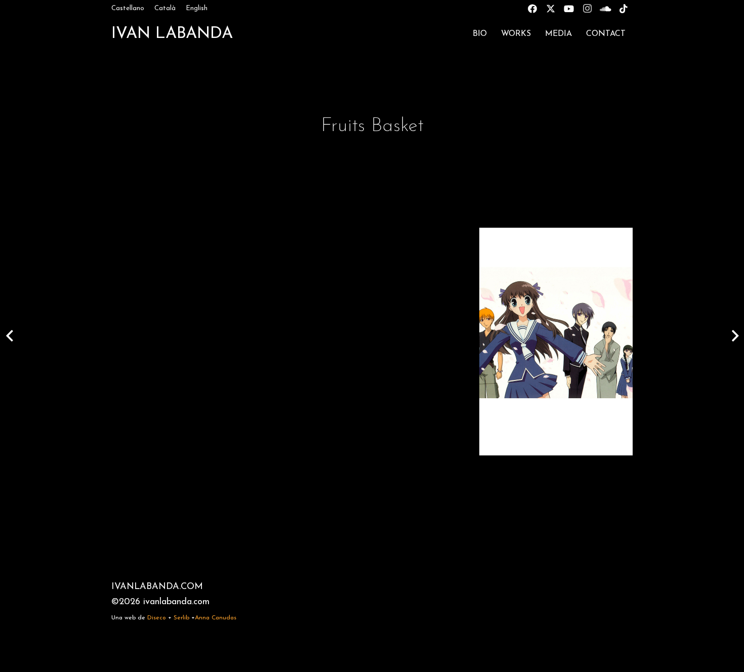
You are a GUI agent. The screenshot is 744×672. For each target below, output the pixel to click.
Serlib (181, 618)
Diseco (156, 618)
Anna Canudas (215, 618)
